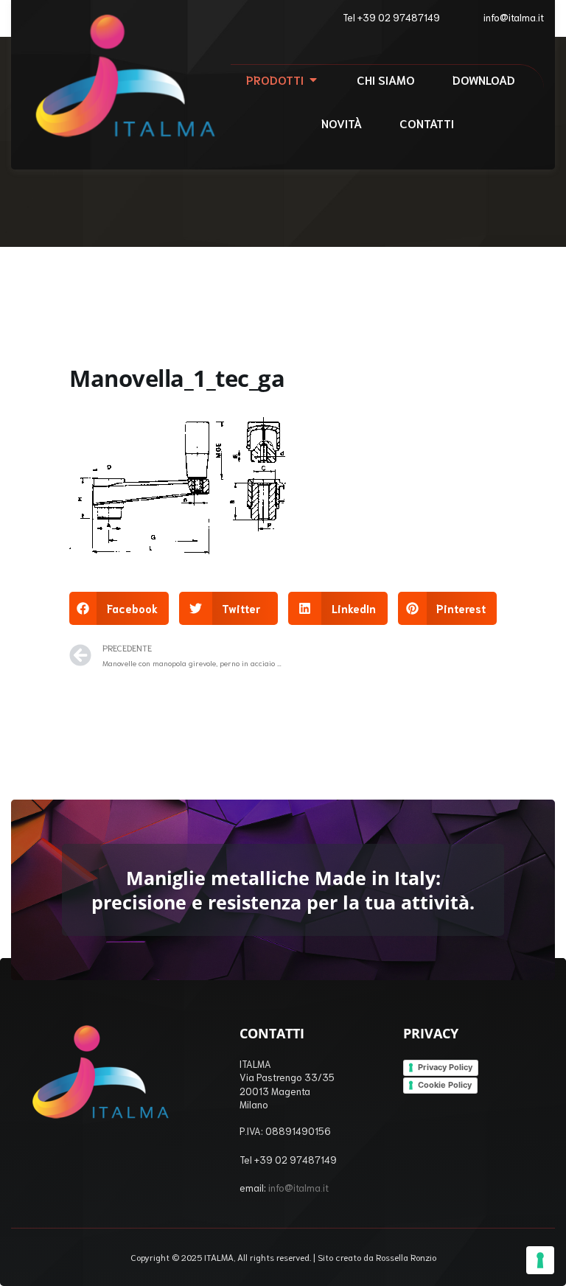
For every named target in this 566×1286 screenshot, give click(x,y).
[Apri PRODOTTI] (313, 79)
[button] (119, 608)
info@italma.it (298, 1187)
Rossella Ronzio (406, 1256)
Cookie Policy (445, 1085)
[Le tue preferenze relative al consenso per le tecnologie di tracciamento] (540, 1260)
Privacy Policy (445, 1067)
